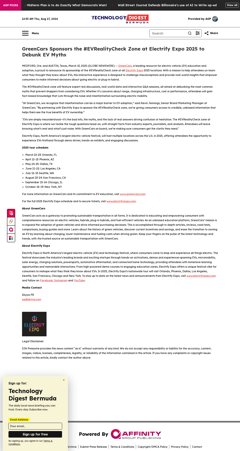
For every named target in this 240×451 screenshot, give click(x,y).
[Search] (190, 33)
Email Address (19, 419)
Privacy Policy (180, 446)
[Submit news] (11, 213)
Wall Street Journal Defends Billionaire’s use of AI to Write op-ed (167, 5)
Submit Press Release (93, 446)
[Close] (63, 379)
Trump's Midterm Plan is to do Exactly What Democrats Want (60, 5)
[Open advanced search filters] (197, 33)
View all (232, 5)
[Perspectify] (11, 221)
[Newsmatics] (11, 238)
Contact (197, 446)
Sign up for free (35, 434)
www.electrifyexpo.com (121, 201)
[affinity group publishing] (11, 230)
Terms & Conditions (122, 446)
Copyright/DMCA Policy (153, 446)
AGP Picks (10, 5)
